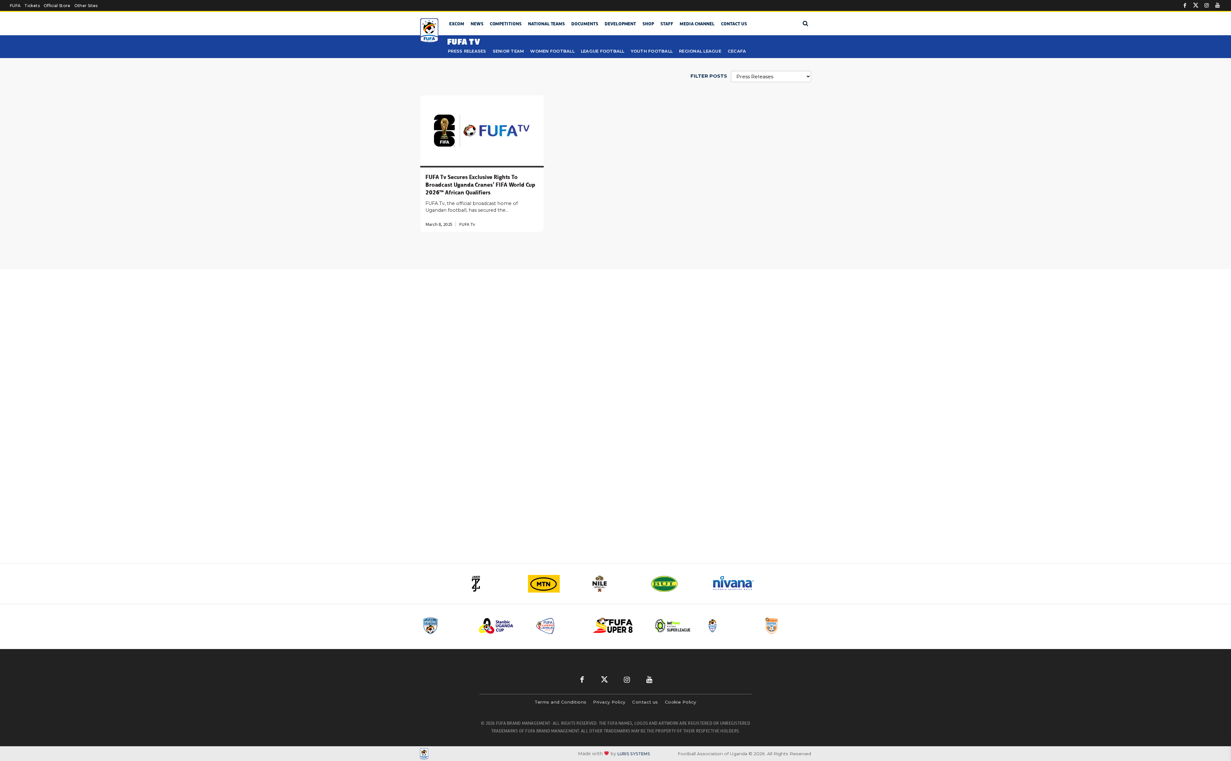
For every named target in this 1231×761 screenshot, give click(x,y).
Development (620, 24)
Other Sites (86, 5)
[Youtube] (1217, 5)
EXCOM (456, 24)
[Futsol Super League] (673, 626)
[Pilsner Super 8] (616, 626)
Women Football (552, 51)
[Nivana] (737, 584)
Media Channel (697, 24)
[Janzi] (493, 584)
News (477, 24)
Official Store (57, 5)
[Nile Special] (615, 584)
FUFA (15, 5)
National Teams (546, 24)
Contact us (734, 24)
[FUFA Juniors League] (559, 626)
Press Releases (467, 51)
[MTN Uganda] (554, 584)
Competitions (506, 24)
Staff (666, 24)
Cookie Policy (681, 702)
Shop (648, 24)
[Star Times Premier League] (787, 626)
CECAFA (737, 51)
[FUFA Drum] (730, 626)
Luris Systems (633, 753)
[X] (1196, 5)
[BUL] (676, 584)
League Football (602, 51)
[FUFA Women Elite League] (445, 626)
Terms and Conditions (560, 702)
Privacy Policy (609, 702)
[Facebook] (1185, 5)
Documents (584, 24)
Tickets (31, 5)
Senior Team (508, 51)
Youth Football (652, 51)
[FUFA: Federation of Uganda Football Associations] (430, 30)
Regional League (700, 51)
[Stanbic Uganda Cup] (502, 626)
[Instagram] (1206, 5)
